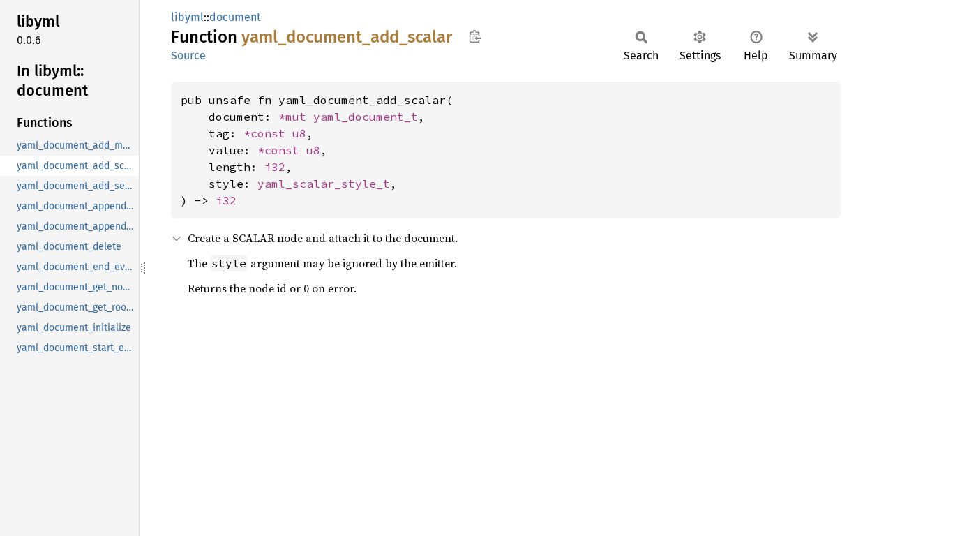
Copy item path (474, 36)
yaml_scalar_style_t (323, 184)
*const (267, 133)
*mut (295, 117)
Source (188, 55)
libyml (187, 17)
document (235, 17)
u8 (299, 133)
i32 (274, 167)
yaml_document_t (365, 117)
